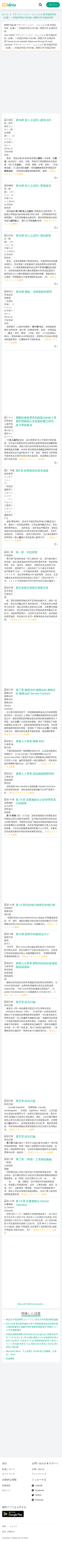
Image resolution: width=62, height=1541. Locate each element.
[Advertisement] (31, 82)
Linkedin (39, 1485)
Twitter (38, 1495)
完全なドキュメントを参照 (32, 459)
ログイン (53, 4)
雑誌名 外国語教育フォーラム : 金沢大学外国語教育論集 (32, 1319)
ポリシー (6, 1490)
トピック (13, 1526)
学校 (4, 1526)
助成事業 (10, 1358)
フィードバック (39, 1474)
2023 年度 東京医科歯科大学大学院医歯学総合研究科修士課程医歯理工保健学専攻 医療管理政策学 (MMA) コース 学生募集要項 (32, 1326)
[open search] (40, 4)
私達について (8, 1469)
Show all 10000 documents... (31, 1304)
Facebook (39, 1490)
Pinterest (39, 1500)
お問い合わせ (38, 1469)
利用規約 (6, 1485)
